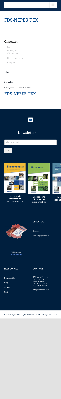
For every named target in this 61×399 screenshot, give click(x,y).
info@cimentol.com (41, 290)
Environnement (16, 58)
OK (8, 150)
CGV (55, 314)
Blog (7, 72)
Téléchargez (16, 252)
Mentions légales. (43, 314)
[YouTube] (30, 120)
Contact (9, 82)
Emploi (11, 62)
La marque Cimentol (13, 50)
